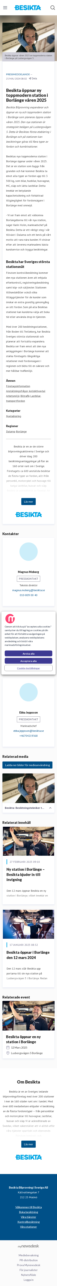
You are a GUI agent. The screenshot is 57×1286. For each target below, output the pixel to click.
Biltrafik (24, 396)
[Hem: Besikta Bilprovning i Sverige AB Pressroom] (28, 7)
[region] (28, 643)
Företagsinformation (18, 386)
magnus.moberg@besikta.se (28, 590)
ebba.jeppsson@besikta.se (28, 731)
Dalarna (10, 431)
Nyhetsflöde (28, 1275)
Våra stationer (28, 1226)
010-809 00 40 (28, 595)
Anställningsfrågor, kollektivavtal (25, 391)
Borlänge (21, 431)
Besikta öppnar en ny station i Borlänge (23, 1039)
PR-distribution (28, 1260)
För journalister (28, 1270)
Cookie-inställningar (28, 668)
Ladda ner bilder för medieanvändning (27, 765)
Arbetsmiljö (13, 396)
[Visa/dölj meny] (5, 7)
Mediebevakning (29, 1255)
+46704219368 (28, 735)
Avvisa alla (29, 653)
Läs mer (28, 501)
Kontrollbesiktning (28, 1221)
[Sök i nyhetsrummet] (52, 7)
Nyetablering (13, 416)
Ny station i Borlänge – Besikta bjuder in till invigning (26, 874)
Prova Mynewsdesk (28, 1265)
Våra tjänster (28, 1217)
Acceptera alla (28, 660)
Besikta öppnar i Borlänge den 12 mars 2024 (28, 955)
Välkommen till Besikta (28, 1207)
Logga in (29, 1279)
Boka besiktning (28, 1212)
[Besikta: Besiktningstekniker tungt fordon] (28, 788)
